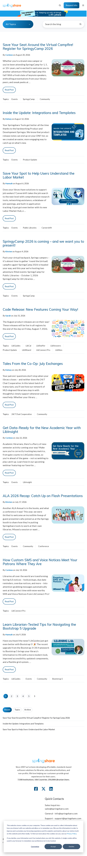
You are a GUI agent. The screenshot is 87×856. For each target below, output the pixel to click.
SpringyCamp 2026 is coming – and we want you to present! (43, 243)
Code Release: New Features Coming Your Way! (40, 309)
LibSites (58, 350)
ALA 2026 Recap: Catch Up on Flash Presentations (43, 496)
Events (14, 99)
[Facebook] (36, 789)
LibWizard (26, 350)
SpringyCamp (29, 99)
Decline (71, 846)
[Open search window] (60, 5)
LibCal (28, 345)
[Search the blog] (80, 24)
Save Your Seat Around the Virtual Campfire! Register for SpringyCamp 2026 (38, 47)
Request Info (71, 5)
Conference (43, 546)
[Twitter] (43, 789)
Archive (27, 710)
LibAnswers (55, 345)
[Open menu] (83, 5)
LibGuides (15, 345)
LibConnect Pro (43, 350)
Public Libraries (29, 227)
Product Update (30, 159)
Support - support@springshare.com (63, 818)
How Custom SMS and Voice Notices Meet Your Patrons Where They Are (40, 562)
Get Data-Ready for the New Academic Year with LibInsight (42, 430)
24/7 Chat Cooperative (21, 414)
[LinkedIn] (51, 789)
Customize (35, 846)
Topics (17, 710)
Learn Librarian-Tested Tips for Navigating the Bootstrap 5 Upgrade (39, 626)
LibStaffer (40, 345)
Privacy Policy (71, 834)
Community (45, 99)
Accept (53, 846)
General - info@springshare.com (61, 813)
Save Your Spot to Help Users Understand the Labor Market (38, 175)
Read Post (9, 89)
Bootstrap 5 (57, 678)
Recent (7, 710)
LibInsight (27, 482)
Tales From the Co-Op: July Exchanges (33, 363)
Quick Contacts (54, 798)
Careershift (47, 227)
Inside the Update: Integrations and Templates (39, 113)
